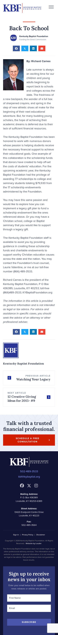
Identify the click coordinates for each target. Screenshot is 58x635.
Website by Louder (33, 543)
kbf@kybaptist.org (29, 477)
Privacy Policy (27, 535)
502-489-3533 (29, 471)
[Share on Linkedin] (33, 48)
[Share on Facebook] (16, 48)
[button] (51, 7)
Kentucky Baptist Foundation (33, 36)
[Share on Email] (41, 48)
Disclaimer (40, 535)
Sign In (16, 535)
